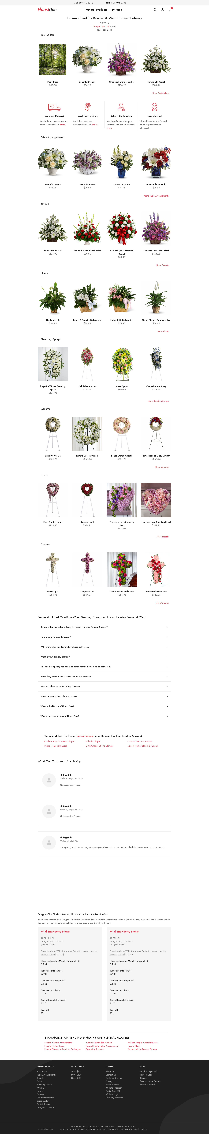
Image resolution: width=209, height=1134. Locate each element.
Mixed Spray (122, 386)
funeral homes (84, 736)
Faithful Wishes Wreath (87, 455)
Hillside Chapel (93, 741)
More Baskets (162, 265)
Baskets (40, 1078)
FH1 (143, 1129)
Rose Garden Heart (52, 522)
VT (123, 1129)
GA (99, 1126)
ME (126, 1126)
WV (132, 1129)
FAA (93, 1129)
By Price (117, 10)
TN (112, 1129)
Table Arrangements (46, 1074)
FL (96, 1126)
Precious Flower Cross (156, 591)
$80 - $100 (76, 1074)
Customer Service (114, 1078)
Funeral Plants (133, 1045)
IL (107, 1126)
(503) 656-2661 (104, 29)
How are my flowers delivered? (56, 636)
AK (72, 1126)
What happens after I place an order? (59, 696)
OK (97, 1129)
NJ (78, 1129)
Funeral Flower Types (54, 1045)
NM (81, 1129)
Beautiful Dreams (87, 81)
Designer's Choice (45, 1107)
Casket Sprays (43, 1104)
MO (134, 1126)
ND (70, 1129)
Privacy (109, 1081)
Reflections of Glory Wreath (156, 455)
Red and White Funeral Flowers (142, 1049)
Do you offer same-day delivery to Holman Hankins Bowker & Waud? (74, 627)
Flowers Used (146, 1074)
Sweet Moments (87, 184)
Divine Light (52, 591)
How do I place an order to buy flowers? (60, 686)
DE (94, 1126)
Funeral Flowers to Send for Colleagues (62, 1049)
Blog (139, 1129)
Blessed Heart (87, 522)
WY (135, 1129)
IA (104, 1126)
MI (128, 1126)
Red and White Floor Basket (87, 250)
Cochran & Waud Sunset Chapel (59, 741)
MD (122, 1126)
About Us (110, 1071)
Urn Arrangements (45, 1097)
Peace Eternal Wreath (121, 455)
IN (110, 1126)
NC (67, 1129)
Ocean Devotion (122, 184)
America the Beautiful (156, 184)
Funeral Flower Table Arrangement (102, 1045)
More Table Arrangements (156, 195)
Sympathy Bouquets (95, 1049)
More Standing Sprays (158, 401)
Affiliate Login (112, 1094)
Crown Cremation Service (139, 741)
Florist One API (113, 1091)
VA (120, 1129)
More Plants (163, 331)
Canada (143, 1078)
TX (115, 1129)
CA (83, 1126)
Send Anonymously (148, 1071)
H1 (146, 1129)
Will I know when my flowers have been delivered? (65, 646)
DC (91, 1126)
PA (103, 1129)
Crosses (40, 1094)
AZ (80, 1126)
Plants (39, 1081)
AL (75, 1126)
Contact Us (111, 1074)
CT (89, 1126)
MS (61, 1129)
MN (131, 1126)
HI (102, 1126)
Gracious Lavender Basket (121, 81)
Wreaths (41, 1087)
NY (87, 1129)
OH (90, 1129)
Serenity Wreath (53, 455)
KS (112, 1126)
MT (64, 1129)
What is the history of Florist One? (57, 706)
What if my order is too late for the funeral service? (66, 676)
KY (114, 1126)
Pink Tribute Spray (87, 386)
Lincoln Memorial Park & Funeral (142, 745)
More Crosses (162, 602)
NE (73, 1129)
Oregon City (98, 26)
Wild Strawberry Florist (55, 931)
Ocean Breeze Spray (156, 386)
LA (117, 1126)
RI (104, 1129)
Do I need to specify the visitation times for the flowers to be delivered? (76, 666)
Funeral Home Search (150, 1081)
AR (77, 1126)
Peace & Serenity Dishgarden (87, 320)
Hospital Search (147, 1084)
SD (110, 1129)
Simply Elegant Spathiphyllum (156, 320)
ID (106, 1126)
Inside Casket (43, 1100)
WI (129, 1129)
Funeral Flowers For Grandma (58, 1042)
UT (118, 1129)
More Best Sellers (160, 93)
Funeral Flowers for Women (99, 1042)
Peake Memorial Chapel (55, 745)
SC (107, 1129)
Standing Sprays (44, 1084)
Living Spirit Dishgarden (121, 320)
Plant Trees (52, 81)
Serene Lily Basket (156, 81)
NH (76, 1129)
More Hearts (163, 536)
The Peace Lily (53, 320)
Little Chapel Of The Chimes (99, 745)
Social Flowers (112, 1084)
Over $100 (76, 1078)
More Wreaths (162, 467)
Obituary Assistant (114, 1097)
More (62, 124)
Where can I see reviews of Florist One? (60, 716)
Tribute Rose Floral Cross (122, 591)
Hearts (40, 1091)
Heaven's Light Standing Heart (156, 522)
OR (107, 26)
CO (85, 1126)
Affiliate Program (114, 1087)
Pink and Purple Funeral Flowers (142, 1042)
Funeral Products (96, 10)
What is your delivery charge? (55, 656)
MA (119, 1126)
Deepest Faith (87, 591)
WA (126, 1129)
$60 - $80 (75, 1071)
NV (84, 1129)
